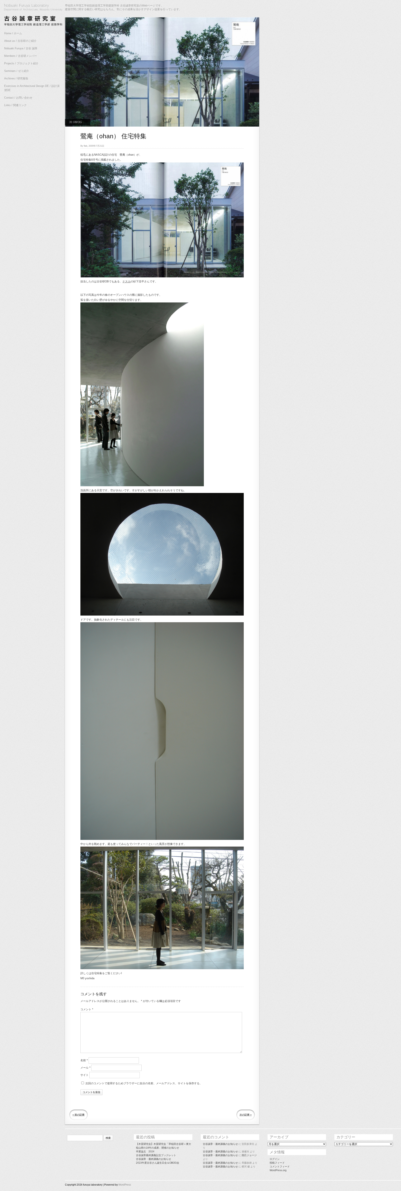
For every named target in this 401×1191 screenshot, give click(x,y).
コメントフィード (280, 1166)
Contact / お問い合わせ (18, 97)
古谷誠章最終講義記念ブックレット (156, 1155)
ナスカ (126, 281)
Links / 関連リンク (15, 105)
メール (85, 1067)
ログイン (275, 1159)
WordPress (124, 1184)
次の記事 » (246, 1114)
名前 (84, 1060)
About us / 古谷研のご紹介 (20, 40)
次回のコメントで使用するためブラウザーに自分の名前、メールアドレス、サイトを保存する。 (143, 1083)
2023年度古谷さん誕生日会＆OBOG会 (157, 1162)
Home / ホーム (13, 33)
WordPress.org (278, 1170)
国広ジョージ (249, 1155)
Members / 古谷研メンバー (20, 55)
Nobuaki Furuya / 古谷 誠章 (20, 48)
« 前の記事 (78, 1114)
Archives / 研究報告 (16, 78)
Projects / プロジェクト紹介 (21, 63)
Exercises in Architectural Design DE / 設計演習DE (32, 88)
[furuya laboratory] (31, 15)
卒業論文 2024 (145, 1151)
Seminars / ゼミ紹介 (16, 70)
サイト (84, 1075)
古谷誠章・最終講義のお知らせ (153, 1159)
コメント (86, 1009)
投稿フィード (277, 1162)
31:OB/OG (75, 122)
